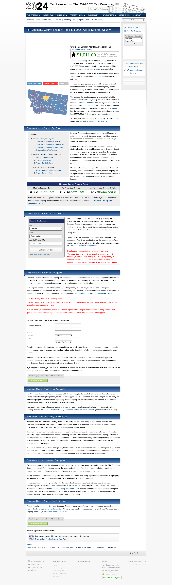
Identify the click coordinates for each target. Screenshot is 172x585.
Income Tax (48, 15)
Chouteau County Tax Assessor (46, 150)
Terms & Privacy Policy (139, 565)
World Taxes (124, 15)
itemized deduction (54, 509)
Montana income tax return (56, 512)
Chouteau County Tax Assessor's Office (95, 293)
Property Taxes (76, 15)
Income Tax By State (59, 568)
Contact (137, 15)
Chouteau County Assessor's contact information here (71, 410)
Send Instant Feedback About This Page (50, 539)
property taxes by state (98, 121)
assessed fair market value (89, 69)
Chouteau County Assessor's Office (65, 489)
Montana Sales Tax (65, 547)
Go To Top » (136, 553)
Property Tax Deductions (44, 163)
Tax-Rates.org (33, 15)
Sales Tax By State (59, 570)
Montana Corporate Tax (106, 547)
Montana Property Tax (85, 547)
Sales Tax (61, 15)
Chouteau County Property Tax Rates (48, 142)
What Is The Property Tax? (45, 157)
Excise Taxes (97, 20)
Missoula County (85, 103)
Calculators (108, 15)
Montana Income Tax (46, 547)
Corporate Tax (83, 20)
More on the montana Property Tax (39, 254)
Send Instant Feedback (39, 380)
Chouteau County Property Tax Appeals (49, 147)
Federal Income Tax (134, 27)
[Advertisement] (72, 24)
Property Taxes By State (44, 173)
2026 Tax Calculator (134, 31)
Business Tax (93, 15)
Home (55, 565)
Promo (29, 544)
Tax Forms (56, 576)
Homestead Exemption (43, 160)
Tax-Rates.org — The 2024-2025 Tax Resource (81, 4)
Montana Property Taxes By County (48, 170)
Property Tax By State (59, 573)
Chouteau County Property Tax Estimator (50, 144)
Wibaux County (111, 108)
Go (134, 44)
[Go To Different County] (96, 29)
